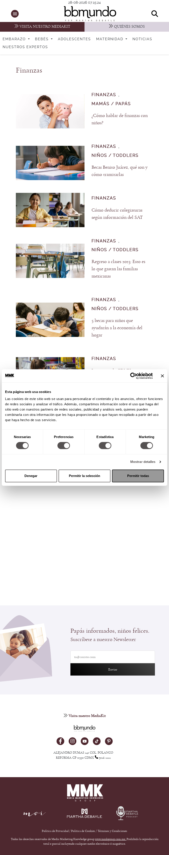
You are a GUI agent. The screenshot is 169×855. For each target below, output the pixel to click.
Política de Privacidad (55, 831)
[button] (15, 14)
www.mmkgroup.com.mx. (111, 839)
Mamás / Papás (111, 104)
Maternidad (110, 39)
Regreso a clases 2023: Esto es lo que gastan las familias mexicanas (118, 268)
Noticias (142, 39)
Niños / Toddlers (115, 155)
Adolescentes (74, 39)
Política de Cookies (83, 831)
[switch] (63, 445)
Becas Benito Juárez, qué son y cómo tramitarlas (120, 171)
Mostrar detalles (143, 462)
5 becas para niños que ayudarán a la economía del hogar (117, 327)
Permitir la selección (84, 476)
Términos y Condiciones (112, 831)
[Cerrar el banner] (162, 375)
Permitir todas (138, 476)
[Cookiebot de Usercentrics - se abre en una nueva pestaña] (133, 376)
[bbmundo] (86, 14)
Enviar (112, 669)
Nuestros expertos (25, 47)
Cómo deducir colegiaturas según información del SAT (117, 214)
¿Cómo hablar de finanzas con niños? (120, 119)
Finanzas (104, 95)
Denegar (30, 476)
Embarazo (15, 39)
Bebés (42, 39)
